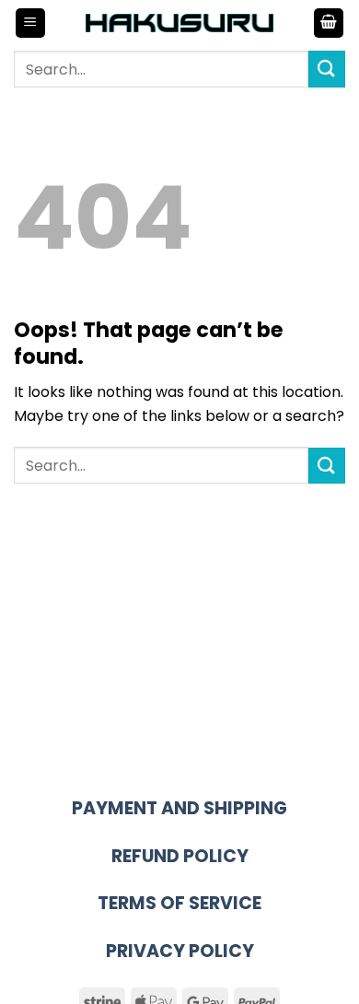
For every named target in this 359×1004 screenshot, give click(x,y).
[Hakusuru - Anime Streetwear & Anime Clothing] (180, 22)
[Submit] (326, 69)
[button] (30, 23)
